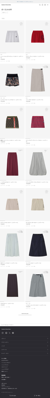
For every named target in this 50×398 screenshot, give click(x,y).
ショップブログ (5, 369)
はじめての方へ (5, 360)
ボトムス (7, 324)
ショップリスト (5, 364)
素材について (4, 371)
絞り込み (14, 395)
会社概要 (3, 379)
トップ (2, 324)
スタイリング (4, 367)
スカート (4, 12)
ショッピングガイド (6, 362)
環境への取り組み (5, 377)
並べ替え (38, 395)
